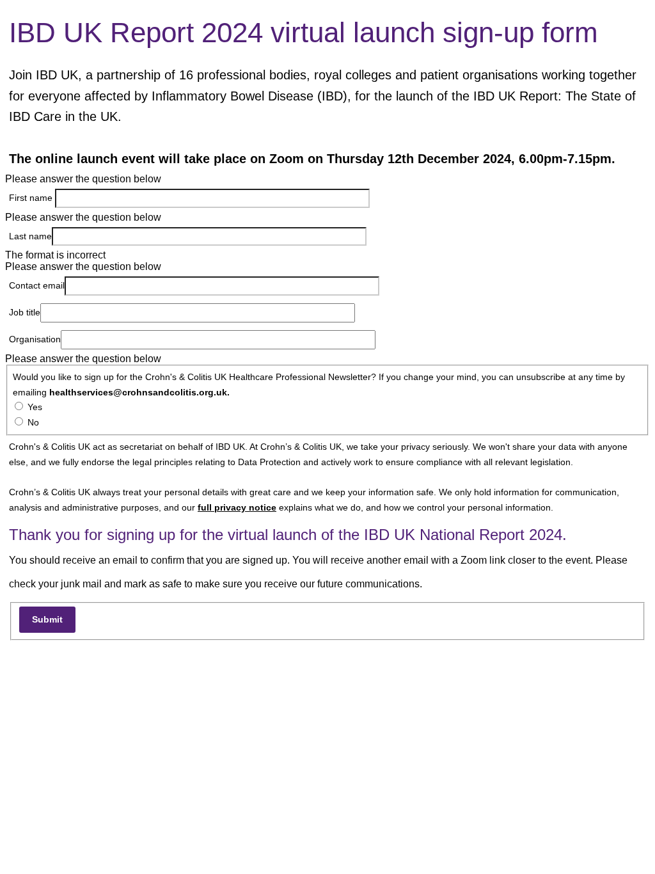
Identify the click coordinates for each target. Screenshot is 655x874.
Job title (24, 312)
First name (32, 198)
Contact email (37, 285)
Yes (35, 407)
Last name (30, 236)
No (33, 422)
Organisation (35, 339)
